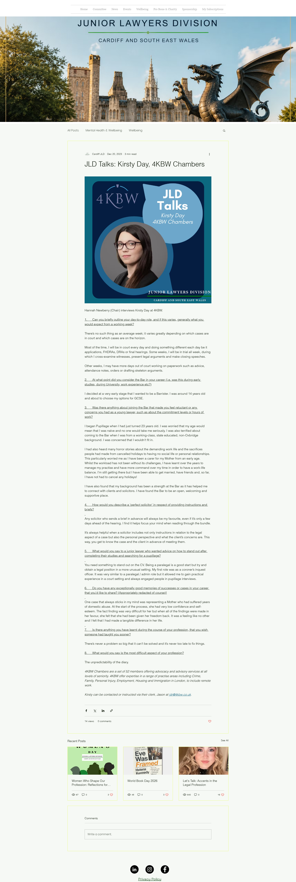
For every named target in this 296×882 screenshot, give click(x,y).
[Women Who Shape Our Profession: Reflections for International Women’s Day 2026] (92, 761)
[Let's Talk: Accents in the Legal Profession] (203, 761)
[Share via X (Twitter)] (94, 710)
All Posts (73, 130)
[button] (224, 130)
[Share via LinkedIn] (103, 710)
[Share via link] (111, 710)
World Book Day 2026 (142, 781)
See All (225, 740)
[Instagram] (149, 869)
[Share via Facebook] (86, 710)
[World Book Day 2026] (148, 761)
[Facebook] (165, 869)
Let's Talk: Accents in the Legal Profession (200, 783)
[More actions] (209, 154)
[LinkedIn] (134, 869)
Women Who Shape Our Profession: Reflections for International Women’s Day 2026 (90, 783)
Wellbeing (135, 130)
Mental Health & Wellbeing (104, 130)
